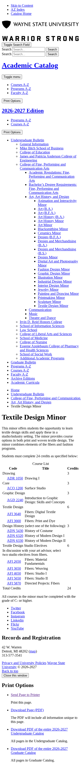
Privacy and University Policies (24, 663)
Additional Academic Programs (42, 358)
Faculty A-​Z (19, 374)
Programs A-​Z (21, 366)
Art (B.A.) (45, 209)
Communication (40, 310)
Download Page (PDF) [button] (27, 710)
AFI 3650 (14, 568)
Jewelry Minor (48, 289)
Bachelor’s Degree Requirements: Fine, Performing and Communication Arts (53, 189)
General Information (34, 144)
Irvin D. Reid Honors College (41, 322)
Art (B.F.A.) (46, 213)
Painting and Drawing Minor (58, 293)
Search (6, 49)
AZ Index (18, 9)
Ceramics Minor (49, 233)
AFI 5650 (14, 578)
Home (15, 390)
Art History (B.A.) (51, 217)
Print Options (12, 101)
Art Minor (45, 225)
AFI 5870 (14, 583)
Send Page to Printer (25, 695)
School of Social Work (36, 354)
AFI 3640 (14, 514)
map (33, 651)
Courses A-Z (20, 85)
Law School (28, 330)
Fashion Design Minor (54, 269)
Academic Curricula (25, 382)
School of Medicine (34, 338)
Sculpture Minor (49, 302)
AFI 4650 (14, 573)
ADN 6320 (15, 536)
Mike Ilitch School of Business (41, 148)
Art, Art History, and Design (49, 197)
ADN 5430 (15, 531)
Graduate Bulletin (23, 362)
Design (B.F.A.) (49, 237)
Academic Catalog (30, 65)
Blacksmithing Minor (53, 229)
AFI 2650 (14, 561)
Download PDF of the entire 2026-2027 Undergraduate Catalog (39, 731)
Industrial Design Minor (55, 281)
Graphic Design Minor (54, 273)
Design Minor (48, 257)
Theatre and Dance (42, 318)
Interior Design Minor (53, 285)
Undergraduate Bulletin (27, 140)
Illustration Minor (50, 277)
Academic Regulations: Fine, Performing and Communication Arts (51, 176)
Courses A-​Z (20, 370)
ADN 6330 (15, 541)
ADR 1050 (15, 478)
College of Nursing (33, 342)
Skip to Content (22, 5)
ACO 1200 (15, 488)
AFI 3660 (14, 521)
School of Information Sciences (42, 326)
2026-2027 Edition (23, 111)
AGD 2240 (15, 500)
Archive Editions (23, 378)
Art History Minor (51, 221)
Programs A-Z (21, 89)
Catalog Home (21, 13)
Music (33, 314)
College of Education (35, 152)
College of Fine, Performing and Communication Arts (43, 166)
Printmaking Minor (51, 298)
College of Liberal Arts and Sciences (46, 334)
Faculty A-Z (19, 93)
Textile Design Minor (53, 306)
